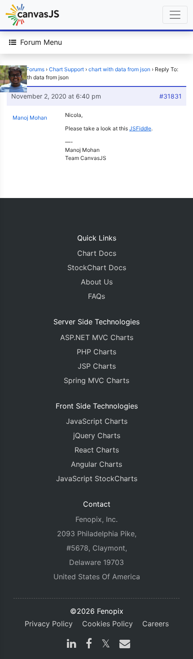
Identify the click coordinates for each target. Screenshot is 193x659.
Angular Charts (96, 464)
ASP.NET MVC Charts (96, 337)
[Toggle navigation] (175, 15)
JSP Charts (97, 366)
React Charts (97, 449)
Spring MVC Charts (96, 380)
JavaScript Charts (96, 421)
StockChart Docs (96, 267)
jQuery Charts (96, 435)
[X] (106, 644)
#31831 (170, 96)
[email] (123, 644)
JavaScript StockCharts (96, 478)
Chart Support (66, 69)
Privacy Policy (49, 623)
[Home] (32, 15)
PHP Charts (96, 351)
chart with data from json (119, 69)
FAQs (96, 296)
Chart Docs (96, 253)
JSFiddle (140, 128)
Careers (155, 623)
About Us (97, 281)
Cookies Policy (107, 623)
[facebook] (89, 644)
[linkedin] (71, 644)
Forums (35, 69)
